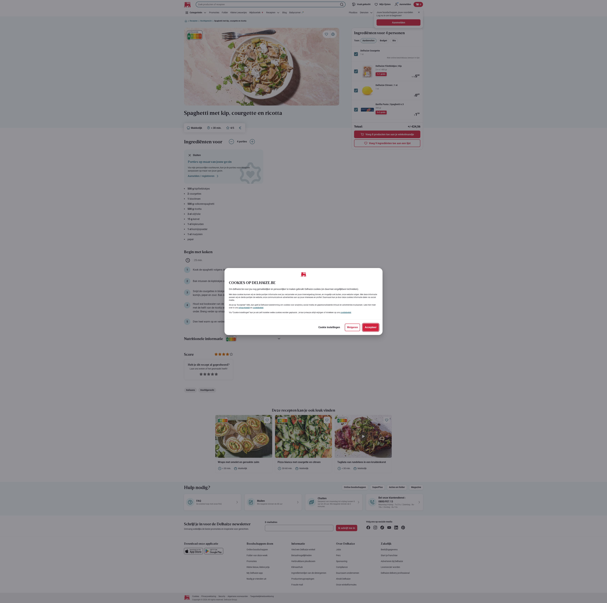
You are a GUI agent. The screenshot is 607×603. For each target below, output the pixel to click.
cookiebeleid (258, 308)
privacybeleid (244, 308)
